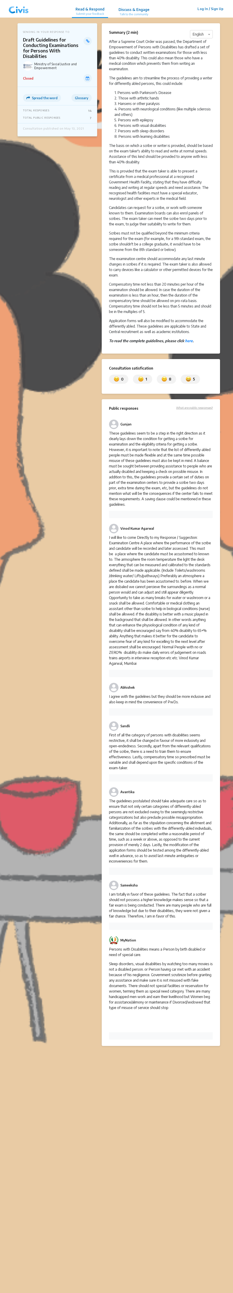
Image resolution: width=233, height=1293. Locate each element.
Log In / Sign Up (210, 9)
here (189, 341)
